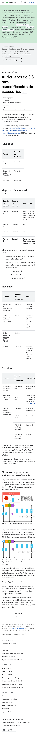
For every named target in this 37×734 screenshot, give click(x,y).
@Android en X (6, 668)
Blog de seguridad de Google (11, 678)
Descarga (5, 650)
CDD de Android (31, 403)
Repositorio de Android (9, 644)
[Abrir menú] (3, 2)
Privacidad (26, 722)
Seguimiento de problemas (10, 712)
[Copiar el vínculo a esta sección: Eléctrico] (14, 368)
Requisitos (5, 647)
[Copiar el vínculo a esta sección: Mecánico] (15, 287)
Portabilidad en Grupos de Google (12, 687)
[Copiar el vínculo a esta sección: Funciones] (15, 144)
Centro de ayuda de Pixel (9, 699)
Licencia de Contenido (17, 628)
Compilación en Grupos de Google (12, 684)
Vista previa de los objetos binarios (12, 653)
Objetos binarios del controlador (12, 660)
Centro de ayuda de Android (11, 696)
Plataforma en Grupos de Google (12, 681)
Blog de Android (7, 674)
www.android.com (7, 702)
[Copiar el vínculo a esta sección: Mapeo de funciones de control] (12, 193)
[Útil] (13, 72)
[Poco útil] (16, 72)
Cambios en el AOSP (9, 37)
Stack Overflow (6, 709)
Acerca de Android (8, 719)
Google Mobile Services (9, 705)
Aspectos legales (8, 722)
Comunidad (19, 719)
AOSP (3, 68)
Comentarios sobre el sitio (11, 725)
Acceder (32, 2)
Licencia (18, 722)
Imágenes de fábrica (8, 656)
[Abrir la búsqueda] (21, 2)
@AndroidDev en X (8, 671)
